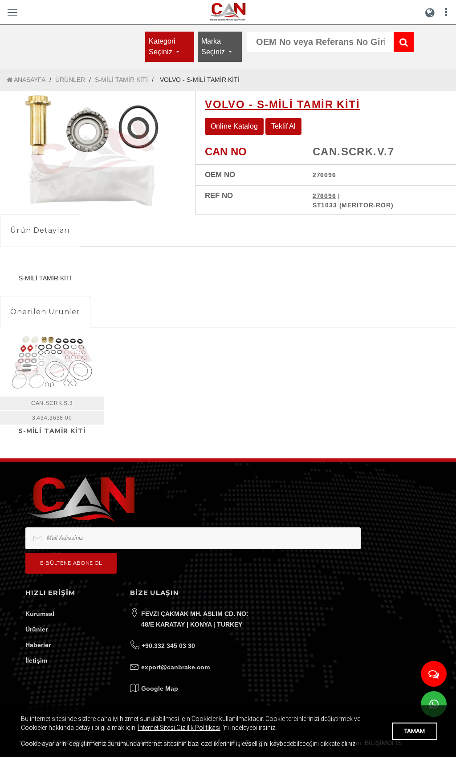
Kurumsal (39, 613)
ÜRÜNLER (70, 79)
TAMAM (414, 731)
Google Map (159, 688)
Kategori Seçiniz (162, 46)
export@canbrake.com (175, 667)
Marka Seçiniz (214, 46)
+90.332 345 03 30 (168, 645)
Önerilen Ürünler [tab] (45, 312)
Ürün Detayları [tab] (40, 230)
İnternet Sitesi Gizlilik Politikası (179, 727)
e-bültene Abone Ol (71, 563)
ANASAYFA (28, 79)
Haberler (38, 644)
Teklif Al (283, 126)
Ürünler (36, 629)
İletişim (36, 660)
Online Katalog (234, 126)
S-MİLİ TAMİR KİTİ (121, 79)
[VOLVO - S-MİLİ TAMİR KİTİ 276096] (91, 151)
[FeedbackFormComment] (434, 674)
